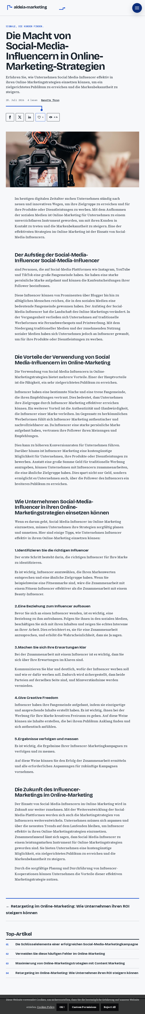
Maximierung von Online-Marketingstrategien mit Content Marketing (70, 963)
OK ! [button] (61, 1007)
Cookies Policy (45, 1007)
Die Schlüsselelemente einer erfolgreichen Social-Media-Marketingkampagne (76, 944)
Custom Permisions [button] (84, 1007)
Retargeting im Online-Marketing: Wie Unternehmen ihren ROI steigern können (76, 973)
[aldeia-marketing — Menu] (137, 8)
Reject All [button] (110, 1007)
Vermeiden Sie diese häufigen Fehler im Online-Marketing (60, 954)
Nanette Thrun (50, 100)
